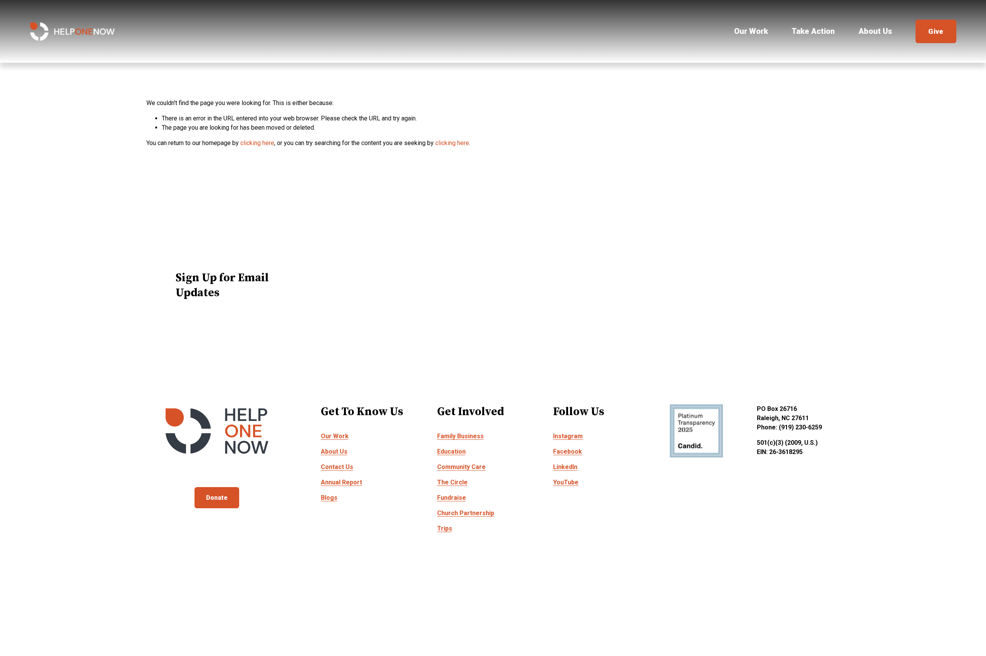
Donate (217, 497)
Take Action (813, 31)
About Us (875, 31)
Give (935, 31)
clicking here (257, 143)
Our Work (751, 31)
